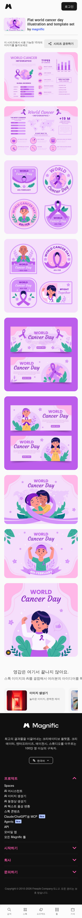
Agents (12, 821)
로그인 (69, 6)
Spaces (9, 785)
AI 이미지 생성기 (15, 796)
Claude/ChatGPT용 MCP (24, 816)
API (6, 827)
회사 (7, 859)
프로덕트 (11, 778)
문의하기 (11, 871)
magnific (38, 29)
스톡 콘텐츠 (12, 811)
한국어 (41, 760)
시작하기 (11, 847)
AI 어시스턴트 (13, 791)
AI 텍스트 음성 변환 (17, 806)
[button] (41, 760)
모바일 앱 (10, 832)
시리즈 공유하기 (64, 43)
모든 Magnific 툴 (15, 837)
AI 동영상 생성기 (15, 801)
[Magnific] (8, 6)
